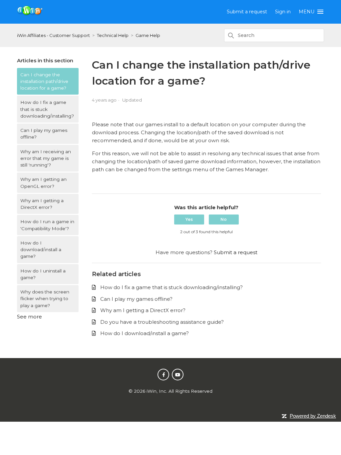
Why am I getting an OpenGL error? (43, 183)
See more (29, 316)
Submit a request (247, 12)
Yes (189, 219)
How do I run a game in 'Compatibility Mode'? (47, 225)
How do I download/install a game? (40, 249)
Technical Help (113, 35)
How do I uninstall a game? (43, 274)
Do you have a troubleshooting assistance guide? (162, 322)
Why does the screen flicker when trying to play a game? (44, 298)
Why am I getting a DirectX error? (42, 204)
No (223, 219)
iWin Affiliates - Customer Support (53, 35)
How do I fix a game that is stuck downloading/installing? (47, 109)
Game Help (148, 35)
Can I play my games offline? (43, 134)
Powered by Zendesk (313, 416)
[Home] (30, 14)
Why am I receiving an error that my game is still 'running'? (45, 158)
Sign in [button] (283, 12)
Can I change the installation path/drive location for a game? (44, 81)
